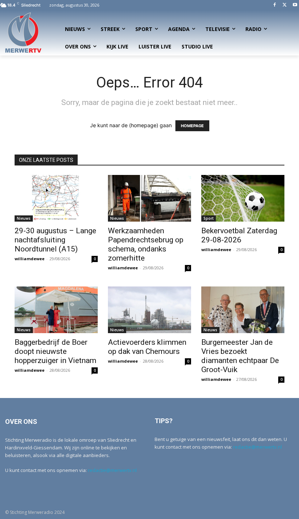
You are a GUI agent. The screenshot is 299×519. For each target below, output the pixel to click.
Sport (208, 218)
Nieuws (24, 218)
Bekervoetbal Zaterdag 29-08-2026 (239, 235)
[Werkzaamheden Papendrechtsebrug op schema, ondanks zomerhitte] (149, 198)
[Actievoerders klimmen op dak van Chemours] (149, 309)
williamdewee (29, 258)
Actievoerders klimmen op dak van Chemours (147, 347)
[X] (284, 5)
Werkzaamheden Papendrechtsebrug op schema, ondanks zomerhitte (145, 244)
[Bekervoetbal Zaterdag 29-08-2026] (242, 198)
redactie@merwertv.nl (112, 470)
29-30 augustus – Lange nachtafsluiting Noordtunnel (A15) (55, 239)
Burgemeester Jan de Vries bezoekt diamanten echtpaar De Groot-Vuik (240, 356)
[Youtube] (295, 5)
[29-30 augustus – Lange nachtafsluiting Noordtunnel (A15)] (56, 198)
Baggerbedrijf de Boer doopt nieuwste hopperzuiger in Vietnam (55, 351)
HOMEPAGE (192, 125)
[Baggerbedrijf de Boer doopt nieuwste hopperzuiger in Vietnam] (56, 309)
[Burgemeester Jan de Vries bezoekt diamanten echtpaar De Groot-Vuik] (242, 309)
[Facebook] (275, 5)
